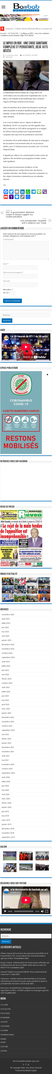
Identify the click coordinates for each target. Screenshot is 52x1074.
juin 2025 (5, 627)
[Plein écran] (46, 911)
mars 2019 (6, 820)
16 (34, 513)
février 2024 (6, 679)
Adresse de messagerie (13, 272)
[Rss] (23, 1064)
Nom (5, 264)
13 (27, 513)
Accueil (3, 33)
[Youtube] (28, 1064)
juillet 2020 (6, 782)
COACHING (5, 1026)
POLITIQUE (5, 1013)
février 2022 (6, 739)
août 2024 (6, 662)
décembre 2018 (8, 829)
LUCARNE (4, 1030)
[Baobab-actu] (26, 6)
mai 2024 (5, 674)
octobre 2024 (7, 653)
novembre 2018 (8, 833)
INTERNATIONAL (7, 1035)
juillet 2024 (6, 666)
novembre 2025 (8, 615)
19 (41, 513)
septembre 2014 (8, 837)
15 (32, 513)
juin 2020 (5, 786)
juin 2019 (5, 811)
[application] (26, 900)
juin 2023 (5, 696)
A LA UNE (4, 1005)
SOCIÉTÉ (35, 55)
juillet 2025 (6, 623)
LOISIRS (4, 1051)
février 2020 (6, 803)
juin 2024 (5, 670)
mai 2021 (5, 760)
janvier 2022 (6, 743)
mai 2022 (5, 734)
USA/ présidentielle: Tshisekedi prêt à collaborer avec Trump (33, 221)
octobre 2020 (7, 769)
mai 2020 (5, 790)
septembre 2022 (8, 730)
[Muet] (42, 911)
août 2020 (6, 777)
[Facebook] (26, 1064)
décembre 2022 (8, 717)
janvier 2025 (6, 640)
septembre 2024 (8, 657)
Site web (6, 281)
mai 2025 (5, 632)
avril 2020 (5, 794)
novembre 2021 (8, 752)
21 (45, 513)
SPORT (3, 1042)
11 (23, 513)
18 (38, 513)
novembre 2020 (8, 764)
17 (36, 513)
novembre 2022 (8, 722)
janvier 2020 (6, 807)
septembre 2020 (8, 773)
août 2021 (6, 756)
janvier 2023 (6, 713)
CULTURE (4, 1047)
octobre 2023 (7, 683)
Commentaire (8, 239)
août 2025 (6, 619)
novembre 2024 (8, 649)
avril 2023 (5, 704)
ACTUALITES (13, 33)
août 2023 (6, 687)
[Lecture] (5, 911)
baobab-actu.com (32, 1061)
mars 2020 (6, 799)
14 (30, 513)
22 (1, 514)
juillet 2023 (6, 692)
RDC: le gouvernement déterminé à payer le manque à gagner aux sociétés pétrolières (20, 213)
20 (43, 513)
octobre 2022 (7, 726)
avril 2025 (5, 636)
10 (21, 513)
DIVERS (3, 1039)
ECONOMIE (5, 1018)
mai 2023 (5, 700)
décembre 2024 (8, 644)
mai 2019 (5, 816)
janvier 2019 (6, 824)
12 (25, 513)
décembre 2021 (8, 747)
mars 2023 (6, 709)
